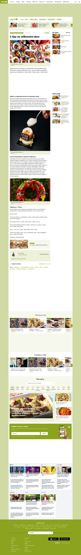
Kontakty (26, 543)
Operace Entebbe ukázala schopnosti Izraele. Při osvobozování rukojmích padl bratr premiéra (48, 481)
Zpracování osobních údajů (29, 545)
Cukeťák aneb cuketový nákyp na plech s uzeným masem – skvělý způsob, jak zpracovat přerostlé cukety (22, 26)
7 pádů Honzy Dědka (25, 526)
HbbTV (12, 543)
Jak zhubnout (15, 525)
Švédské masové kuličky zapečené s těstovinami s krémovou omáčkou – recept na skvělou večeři (26, 412)
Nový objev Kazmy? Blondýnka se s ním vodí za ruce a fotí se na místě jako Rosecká (32, 514)
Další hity (68, 32)
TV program (37, 525)
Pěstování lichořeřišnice (61, 526)
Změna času (42, 525)
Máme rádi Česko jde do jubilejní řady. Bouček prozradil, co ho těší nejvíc (32, 487)
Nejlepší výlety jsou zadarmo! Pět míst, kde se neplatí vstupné (48, 514)
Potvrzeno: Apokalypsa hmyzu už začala (48, 474)
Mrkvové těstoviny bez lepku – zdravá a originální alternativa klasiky (62, 418)
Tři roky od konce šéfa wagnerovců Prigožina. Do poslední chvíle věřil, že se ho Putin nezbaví (16, 481)
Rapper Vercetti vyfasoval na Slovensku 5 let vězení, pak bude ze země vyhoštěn (32, 508)
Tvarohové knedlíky (37, 528)
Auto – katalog (17, 526)
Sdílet (47, 33)
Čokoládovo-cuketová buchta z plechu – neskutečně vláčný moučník (54, 330)
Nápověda (26, 547)
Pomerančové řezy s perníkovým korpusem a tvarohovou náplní (65, 103)
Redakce (26, 549)
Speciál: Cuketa (50, 1)
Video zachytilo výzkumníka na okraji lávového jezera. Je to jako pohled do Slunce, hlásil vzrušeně (48, 487)
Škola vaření (35, 1)
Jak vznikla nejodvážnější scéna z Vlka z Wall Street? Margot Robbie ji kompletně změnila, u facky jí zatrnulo (16, 515)
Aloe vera (54, 526)
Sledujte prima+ (66, 1)
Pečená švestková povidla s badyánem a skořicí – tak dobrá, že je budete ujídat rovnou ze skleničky (17, 330)
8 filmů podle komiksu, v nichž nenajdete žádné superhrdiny (16, 508)
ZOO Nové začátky (64, 525)
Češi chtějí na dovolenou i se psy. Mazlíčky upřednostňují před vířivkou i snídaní (48, 508)
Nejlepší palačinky (45, 528)
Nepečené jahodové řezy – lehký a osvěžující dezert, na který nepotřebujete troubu (43, 25)
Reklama (12, 541)
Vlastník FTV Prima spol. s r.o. (16, 549)
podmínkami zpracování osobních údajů (28, 436)
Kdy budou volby (57, 525)
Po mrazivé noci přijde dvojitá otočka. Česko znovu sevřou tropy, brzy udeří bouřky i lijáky (16, 487)
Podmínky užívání (14, 545)
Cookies (12, 547)
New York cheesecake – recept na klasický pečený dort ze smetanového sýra (65, 116)
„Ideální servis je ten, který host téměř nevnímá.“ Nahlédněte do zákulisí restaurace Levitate (18, 370)
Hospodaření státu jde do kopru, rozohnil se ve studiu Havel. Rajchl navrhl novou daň (16, 475)
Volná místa (13, 539)
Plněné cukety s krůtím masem (65, 36)
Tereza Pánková (28, 32)
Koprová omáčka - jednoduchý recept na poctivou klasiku (64, 25)
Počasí (51, 525)
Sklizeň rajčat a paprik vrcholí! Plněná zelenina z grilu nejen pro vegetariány (48, 503)
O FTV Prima (13, 538)
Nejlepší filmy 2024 (23, 525)
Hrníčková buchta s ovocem (65, 41)
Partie (47, 525)
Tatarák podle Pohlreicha (46, 526)
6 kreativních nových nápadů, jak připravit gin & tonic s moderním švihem (65, 122)
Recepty (18, 1)
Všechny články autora (44, 254)
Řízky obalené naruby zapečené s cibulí (65, 96)
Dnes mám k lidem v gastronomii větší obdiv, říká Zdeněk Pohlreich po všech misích (32, 481)
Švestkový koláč (53, 528)
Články (23, 1)
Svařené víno (38, 526)
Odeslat (44, 433)
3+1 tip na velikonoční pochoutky (38, 245)
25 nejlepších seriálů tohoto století (17, 501)
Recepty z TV (42, 1)
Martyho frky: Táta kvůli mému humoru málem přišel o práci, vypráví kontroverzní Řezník (31, 503)
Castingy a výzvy (27, 541)
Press (26, 539)
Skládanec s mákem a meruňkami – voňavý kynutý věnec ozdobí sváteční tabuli (36, 330)
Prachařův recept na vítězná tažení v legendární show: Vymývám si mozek (32, 475)
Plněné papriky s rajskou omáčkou (66, 52)
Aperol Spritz (63, 46)
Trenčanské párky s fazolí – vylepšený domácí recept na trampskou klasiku (64, 109)
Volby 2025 (33, 526)
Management (27, 538)
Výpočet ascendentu (29, 528)
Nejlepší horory (30, 525)
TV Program (28, 1)
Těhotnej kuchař (58, 1)
